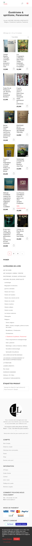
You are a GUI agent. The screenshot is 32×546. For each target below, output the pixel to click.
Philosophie (8, 316)
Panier (5, 453)
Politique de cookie (8, 483)
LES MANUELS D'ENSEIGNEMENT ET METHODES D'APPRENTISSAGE (13, 358)
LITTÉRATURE (7, 362)
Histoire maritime (9, 304)
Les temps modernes (10, 313)
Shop (4, 457)
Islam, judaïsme (10, 342)
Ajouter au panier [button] (14, 68)
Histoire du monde (9, 301)
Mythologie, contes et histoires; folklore (16, 345)
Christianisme (9, 333)
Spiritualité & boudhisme (12, 352)
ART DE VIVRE (7, 270)
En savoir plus (7, 542)
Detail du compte (7, 446)
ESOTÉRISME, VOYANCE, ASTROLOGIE (14, 276)
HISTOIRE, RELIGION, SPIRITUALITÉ (18, 20)
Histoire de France (10, 291)
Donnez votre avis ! (8, 460)
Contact (5, 476)
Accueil (5, 20)
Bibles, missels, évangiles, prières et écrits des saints (17, 326)
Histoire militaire (9, 307)
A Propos (5, 470)
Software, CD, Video (8, 375)
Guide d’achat (7, 473)
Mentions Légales (8, 486)
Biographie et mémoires (11, 285)
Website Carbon (21, 524)
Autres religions (10, 322)
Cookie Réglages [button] (7, 539)
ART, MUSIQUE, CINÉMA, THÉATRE (13, 273)
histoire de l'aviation (10, 294)
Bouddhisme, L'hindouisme (13, 330)
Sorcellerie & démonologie (13, 348)
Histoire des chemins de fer (12, 298)
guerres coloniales (9, 288)
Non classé (6, 369)
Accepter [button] (16, 539)
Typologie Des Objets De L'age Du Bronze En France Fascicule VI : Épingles (14, 388)
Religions (6, 22)
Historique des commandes (10, 450)
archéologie (8, 282)
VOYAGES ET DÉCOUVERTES (11, 378)
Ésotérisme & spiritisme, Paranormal (16, 336)
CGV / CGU (6, 480)
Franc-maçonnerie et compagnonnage (16, 339)
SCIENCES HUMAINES (9, 372)
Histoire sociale (9, 310)
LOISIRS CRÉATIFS (8, 366)
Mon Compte (6, 443)
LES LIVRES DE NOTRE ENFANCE (12, 355)
